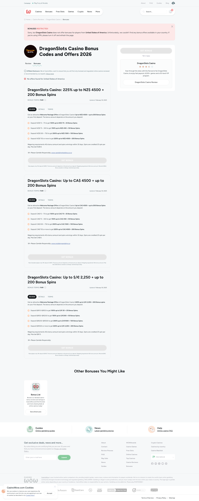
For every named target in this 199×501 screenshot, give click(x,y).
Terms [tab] (50, 109)
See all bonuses (35, 412)
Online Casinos (131, 454)
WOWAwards (131, 443)
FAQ (151, 3)
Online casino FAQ (165, 431)
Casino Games (131, 447)
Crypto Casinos (156, 443)
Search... (149, 12)
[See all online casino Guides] (30, 429)
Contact (104, 447)
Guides (159, 3)
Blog (167, 3)
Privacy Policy (161, 498)
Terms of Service (147, 498)
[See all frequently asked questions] (151, 429)
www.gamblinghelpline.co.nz (61, 153)
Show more (50, 74)
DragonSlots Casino (53, 20)
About (143, 3)
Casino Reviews (38, 20)
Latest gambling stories (104, 431)
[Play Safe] (173, 3)
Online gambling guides (45, 431)
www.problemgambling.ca (60, 244)
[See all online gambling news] (89, 429)
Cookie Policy (30, 495)
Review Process (107, 451)
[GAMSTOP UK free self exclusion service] (99, 490)
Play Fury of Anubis (41, 3)
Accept (49, 493)
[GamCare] (78, 490)
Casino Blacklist (157, 451)
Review (28, 63)
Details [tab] (41, 109)
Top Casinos (130, 458)
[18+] (90, 490)
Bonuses (37, 63)
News (103, 462)
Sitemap (172, 498)
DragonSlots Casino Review (146, 82)
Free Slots (130, 451)
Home (28, 20)
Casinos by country (158, 447)
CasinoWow (45, 477)
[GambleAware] (59, 490)
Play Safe (104, 458)
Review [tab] (32, 109)
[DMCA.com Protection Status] (117, 490)
